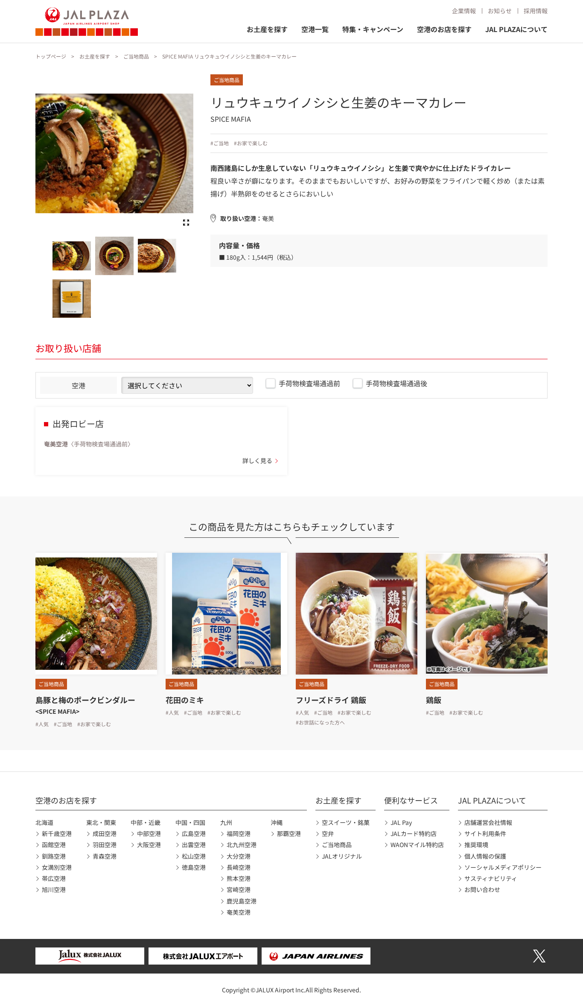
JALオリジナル (342, 856)
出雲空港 (194, 844)
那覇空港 (289, 833)
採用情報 (536, 10)
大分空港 (239, 856)
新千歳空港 (57, 833)
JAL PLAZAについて (516, 29)
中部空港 (149, 833)
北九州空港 (242, 844)
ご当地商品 (136, 56)
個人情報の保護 (485, 856)
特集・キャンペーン (372, 29)
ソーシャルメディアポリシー (503, 867)
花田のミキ (185, 699)
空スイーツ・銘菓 (346, 822)
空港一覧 (315, 29)
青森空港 (105, 856)
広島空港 (194, 833)
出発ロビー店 (78, 423)
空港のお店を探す (444, 29)
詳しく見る (257, 460)
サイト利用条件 (485, 833)
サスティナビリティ (490, 878)
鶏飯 (433, 699)
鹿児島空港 (242, 901)
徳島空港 (194, 867)
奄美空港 (239, 912)
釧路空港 (54, 856)
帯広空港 (54, 878)
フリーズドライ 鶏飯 (331, 699)
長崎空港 (239, 867)
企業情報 (464, 10)
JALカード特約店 (414, 833)
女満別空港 (57, 867)
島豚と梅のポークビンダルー (85, 699)
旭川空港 (54, 889)
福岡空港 (239, 833)
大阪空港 (149, 844)
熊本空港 (239, 878)
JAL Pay (401, 822)
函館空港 (54, 844)
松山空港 (194, 856)
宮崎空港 (239, 889)
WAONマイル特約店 (417, 844)
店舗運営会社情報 (488, 822)
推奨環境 (476, 844)
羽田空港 (105, 844)
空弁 (328, 833)
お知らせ (500, 10)
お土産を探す (267, 29)
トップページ (50, 56)
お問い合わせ (482, 889)
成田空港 (105, 833)
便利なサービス (411, 800)
